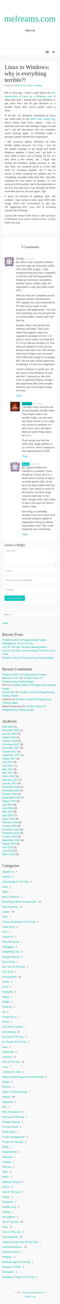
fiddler (6, 1001)
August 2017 (9, 758)
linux (30, 85)
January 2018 (9, 741)
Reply (19, 395)
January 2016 (9, 825)
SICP (5, 1172)
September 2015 (11, 840)
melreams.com (30, 18)
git (3, 1012)
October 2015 (9, 836)
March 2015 (8, 854)
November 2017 (10, 748)
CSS (4, 931)
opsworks (7, 1102)
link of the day (11, 1061)
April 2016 (7, 815)
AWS (5, 891)
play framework (11, 1112)
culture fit (8, 936)
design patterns (11, 957)
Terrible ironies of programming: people (24, 640)
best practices (10, 906)
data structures (10, 941)
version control (10, 1252)
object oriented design (15, 1092)
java (4, 1047)
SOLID (5, 1187)
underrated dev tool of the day (20, 1242)
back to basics (10, 896)
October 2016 (9, 794)
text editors (8, 1217)
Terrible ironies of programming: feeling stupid (28, 657)
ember (5, 981)
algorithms (8, 871)
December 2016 (10, 787)
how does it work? (12, 1026)
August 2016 (9, 801)
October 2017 (9, 751)
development (9, 977)
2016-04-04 (35, 464)
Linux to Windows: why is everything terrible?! (27, 73)
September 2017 (11, 755)
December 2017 (10, 744)
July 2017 (7, 762)
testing (6, 1212)
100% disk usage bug (42, 119)
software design (11, 1182)
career (6, 911)
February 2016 (10, 822)
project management (13, 1137)
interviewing (8, 1032)
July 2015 (7, 847)
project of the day (12, 1142)
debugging (8, 946)
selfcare (6, 1167)
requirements (9, 1151)
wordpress (8, 1272)
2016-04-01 (30, 259)
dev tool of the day (13, 966)
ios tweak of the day (14, 1041)
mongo (5, 1082)
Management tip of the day (17, 643)
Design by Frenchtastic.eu (34, 1292)
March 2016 (8, 818)
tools (5, 1227)
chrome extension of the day (19, 922)
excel (5, 986)
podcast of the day (13, 1117)
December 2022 (10, 730)
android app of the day (15, 881)
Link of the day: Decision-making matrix (24, 647)
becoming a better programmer (19, 901)
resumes (7, 1157)
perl (4, 1107)
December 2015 (10, 829)
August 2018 (9, 737)
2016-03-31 (20, 85)
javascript (8, 1052)
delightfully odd (11, 951)
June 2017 (7, 765)
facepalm (7, 991)
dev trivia (7, 971)
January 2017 (9, 783)
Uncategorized (10, 1237)
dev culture (8, 961)
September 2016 (11, 797)
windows (38, 85)
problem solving (11, 1122)
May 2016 (7, 811)
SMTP (5, 1177)
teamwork (7, 1202)
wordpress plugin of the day (18, 1277)
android (6, 876)
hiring (5, 1021)
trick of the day (11, 1232)
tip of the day (10, 1222)
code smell (8, 926)
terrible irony (9, 1207)
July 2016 (7, 804)
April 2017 (7, 772)
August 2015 (9, 843)
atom (5, 886)
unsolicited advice (12, 1247)
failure (6, 997)
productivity (8, 1131)
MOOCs (6, 1087)
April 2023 (7, 726)
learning (7, 1056)
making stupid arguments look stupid (23, 1076)
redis (5, 1147)
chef (4, 916)
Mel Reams (27, 404)
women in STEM (11, 1267)
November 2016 (10, 790)
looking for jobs (11, 1072)
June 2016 (7, 808)
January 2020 (9, 733)
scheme (6, 1162)
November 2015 (10, 833)
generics (7, 1006)
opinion (6, 1096)
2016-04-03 (37, 404)
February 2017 (10, 780)
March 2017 (8, 776)
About (5, 623)
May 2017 (7, 769)
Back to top (30, 1297)
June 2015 (7, 850)
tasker (5, 1197)
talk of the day (11, 1192)
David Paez (8, 692)
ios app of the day (13, 1036)
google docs (9, 1017)
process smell (10, 1127)
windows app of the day (16, 1262)
